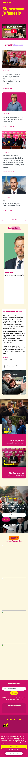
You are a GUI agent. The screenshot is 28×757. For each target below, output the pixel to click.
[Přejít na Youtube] (25, 21)
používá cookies (12, 736)
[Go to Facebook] (6, 709)
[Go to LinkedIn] (22, 709)
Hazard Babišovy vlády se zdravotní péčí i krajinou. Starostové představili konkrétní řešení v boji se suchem (11, 78)
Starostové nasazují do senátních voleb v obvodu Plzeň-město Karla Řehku (11, 203)
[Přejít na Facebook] (13, 21)
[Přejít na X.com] (21, 21)
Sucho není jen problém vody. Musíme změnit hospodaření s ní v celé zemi (13, 119)
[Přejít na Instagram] (17, 21)
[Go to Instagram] (10, 709)
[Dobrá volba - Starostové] (8, 2)
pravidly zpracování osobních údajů (10, 525)
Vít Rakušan (9, 272)
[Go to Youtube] (18, 709)
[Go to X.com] (14, 709)
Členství (23, 732)
